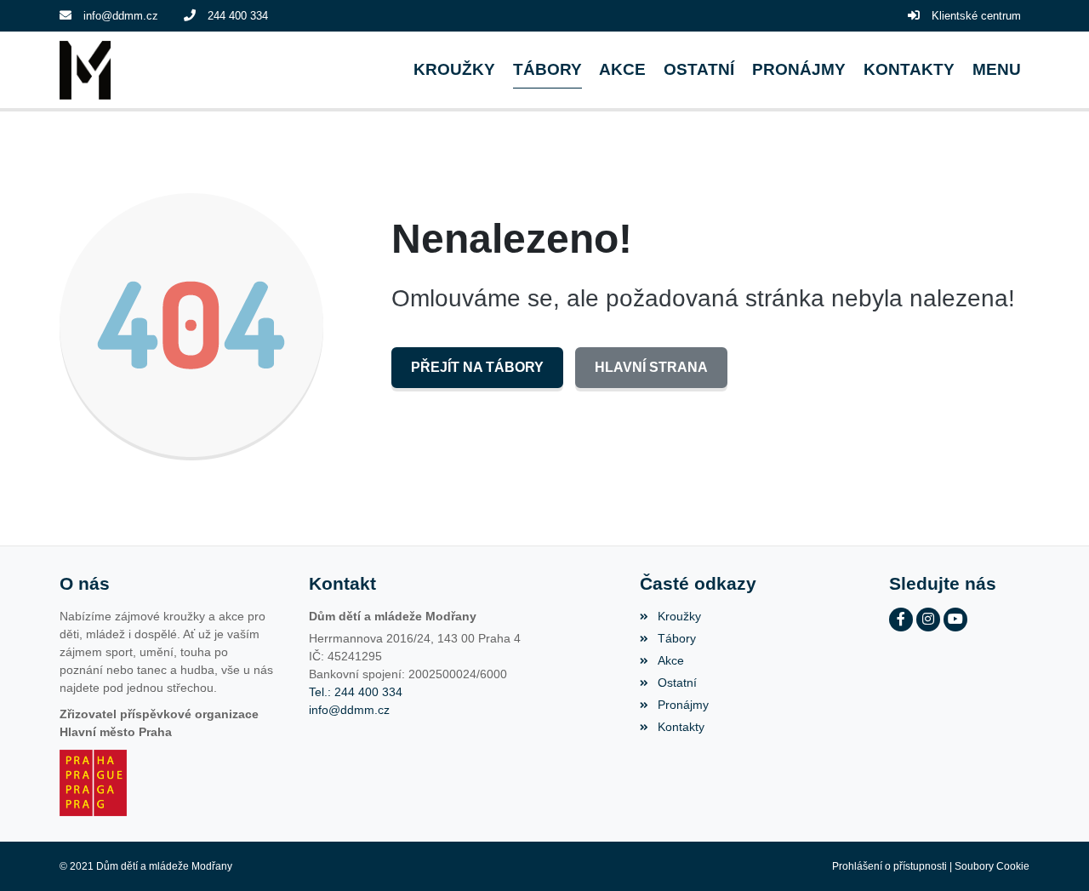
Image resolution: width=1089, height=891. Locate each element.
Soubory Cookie (992, 866)
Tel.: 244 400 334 (355, 692)
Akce (670, 660)
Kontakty (681, 727)
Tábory (676, 638)
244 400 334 (238, 15)
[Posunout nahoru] (1050, 852)
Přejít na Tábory (477, 367)
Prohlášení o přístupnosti (889, 866)
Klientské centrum (976, 15)
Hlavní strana (651, 367)
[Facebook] (901, 619)
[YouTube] (955, 619)
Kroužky (679, 616)
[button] (996, 70)
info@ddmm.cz (120, 15)
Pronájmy (683, 704)
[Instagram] (928, 619)
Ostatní (677, 682)
